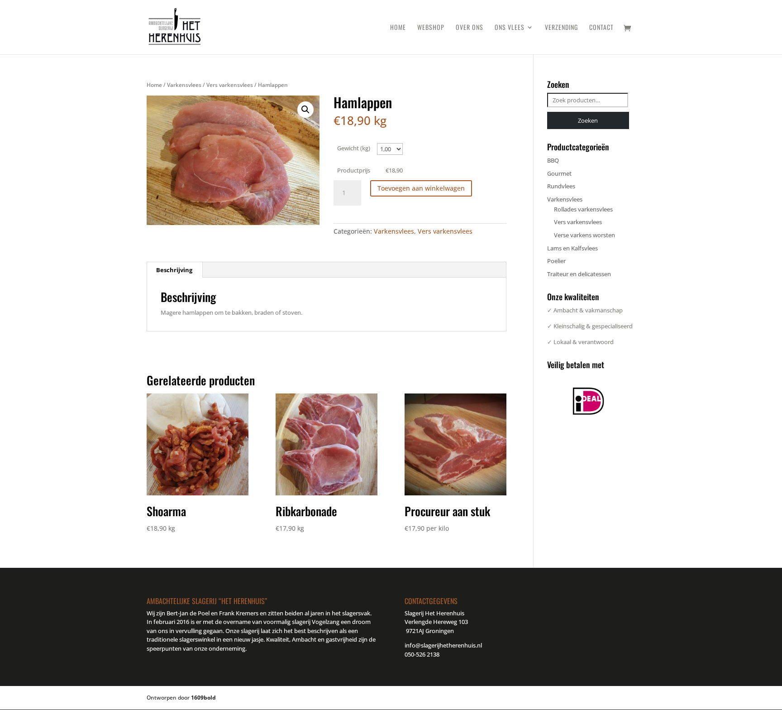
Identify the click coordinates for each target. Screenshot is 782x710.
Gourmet (559, 173)
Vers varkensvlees (229, 85)
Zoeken (588, 120)
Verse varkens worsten (584, 235)
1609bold (203, 697)
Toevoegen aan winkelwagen (421, 188)
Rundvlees (561, 186)
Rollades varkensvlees (583, 209)
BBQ (553, 160)
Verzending (561, 28)
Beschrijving (174, 270)
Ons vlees (510, 28)
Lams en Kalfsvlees (572, 248)
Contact (601, 28)
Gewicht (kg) (353, 148)
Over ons (469, 28)
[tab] (174, 270)
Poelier (556, 261)
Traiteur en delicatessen (579, 274)
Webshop (430, 28)
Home (398, 28)
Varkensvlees (184, 85)
